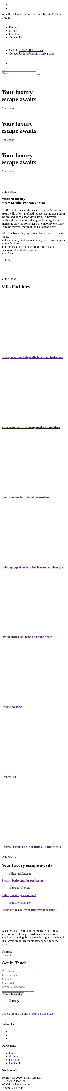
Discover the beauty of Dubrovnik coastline (29, 909)
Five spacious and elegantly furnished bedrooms (32, 357)
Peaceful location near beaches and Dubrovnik (31, 846)
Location (14, 34)
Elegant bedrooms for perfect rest (23, 880)
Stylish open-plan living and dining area (27, 636)
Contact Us (15, 37)
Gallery (13, 30)
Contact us (8, 108)
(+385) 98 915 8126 (31, 50)
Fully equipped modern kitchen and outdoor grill (33, 567)
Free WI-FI (9, 776)
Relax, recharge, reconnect (19, 895)
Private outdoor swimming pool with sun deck (31, 427)
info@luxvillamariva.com (38, 53)
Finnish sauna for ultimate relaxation (25, 497)
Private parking (12, 706)
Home (12, 27)
